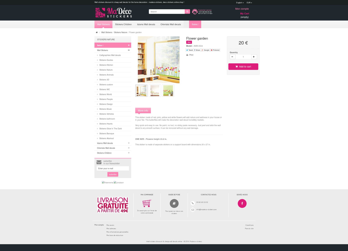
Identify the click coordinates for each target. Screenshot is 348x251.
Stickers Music (105, 109)
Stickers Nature (120, 32)
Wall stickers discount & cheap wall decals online (164, 241)
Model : (189, 45)
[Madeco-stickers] (113, 12)
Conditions (249, 225)
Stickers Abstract (106, 138)
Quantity (234, 52)
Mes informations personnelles (117, 232)
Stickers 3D (104, 79)
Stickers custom (106, 84)
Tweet (190, 50)
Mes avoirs (110, 225)
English (239, 2)
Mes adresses (111, 229)
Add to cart (244, 66)
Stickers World (105, 94)
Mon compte (242, 8)
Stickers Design (106, 104)
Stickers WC (104, 89)
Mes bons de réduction (114, 235)
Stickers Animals (106, 74)
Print (191, 54)
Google (206, 50)
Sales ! (100, 45)
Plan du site (249, 229)
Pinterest (215, 50)
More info (143, 110)
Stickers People (106, 99)
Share (197, 50)
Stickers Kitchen (106, 64)
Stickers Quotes (106, 60)
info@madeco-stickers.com (206, 209)
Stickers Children (104, 152)
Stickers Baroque (106, 133)
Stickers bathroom (107, 118)
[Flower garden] (141, 91)
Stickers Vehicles (106, 113)
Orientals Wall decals (106, 148)
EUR (249, 2)
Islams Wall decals (105, 143)
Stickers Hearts (105, 123)
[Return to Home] (97, 32)
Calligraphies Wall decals (110, 55)
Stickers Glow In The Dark (110, 128)
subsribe (112, 174)
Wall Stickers (106, 32)
